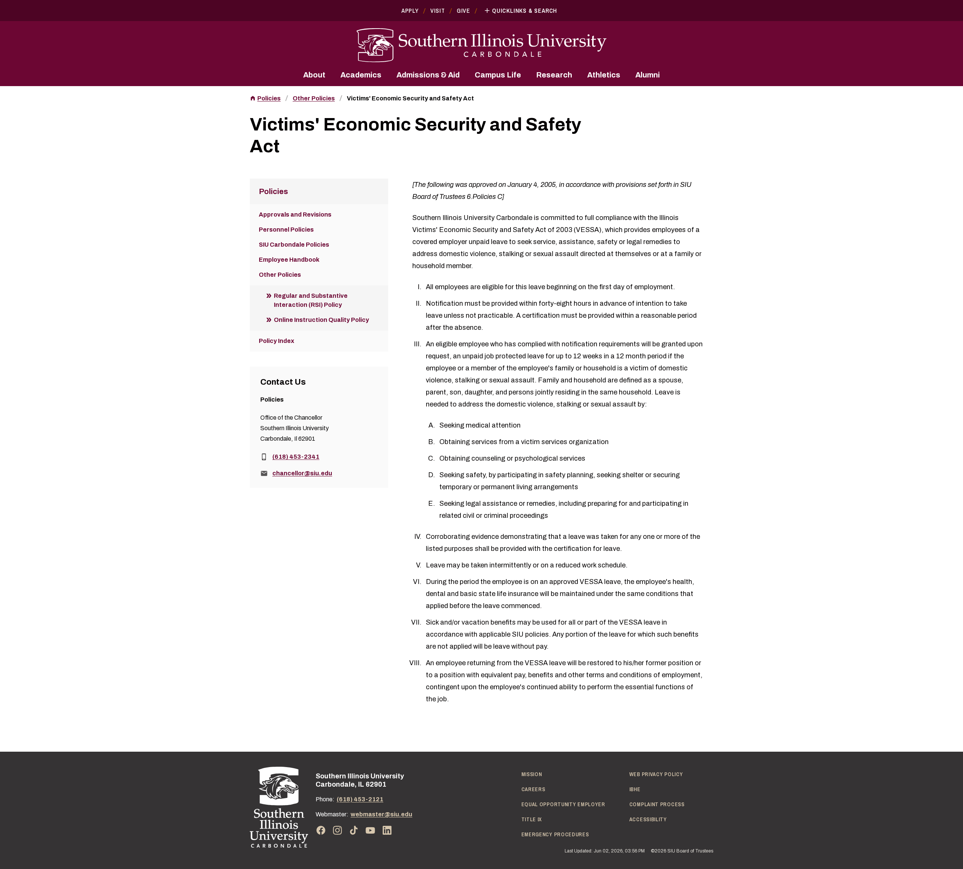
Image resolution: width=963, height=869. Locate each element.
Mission (531, 774)
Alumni (647, 75)
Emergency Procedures (555, 834)
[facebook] (321, 830)
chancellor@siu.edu (302, 473)
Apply (410, 10)
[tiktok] (354, 830)
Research (554, 75)
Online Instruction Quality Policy (321, 320)
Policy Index (276, 341)
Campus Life (498, 75)
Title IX (531, 819)
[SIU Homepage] (481, 45)
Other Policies (314, 98)
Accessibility (648, 819)
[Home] (279, 807)
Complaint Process (657, 804)
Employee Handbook (289, 259)
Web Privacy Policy (656, 774)
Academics (360, 75)
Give (463, 10)
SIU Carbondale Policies (294, 244)
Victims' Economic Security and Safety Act (410, 98)
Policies (269, 98)
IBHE (635, 789)
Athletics (603, 75)
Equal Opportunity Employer (563, 804)
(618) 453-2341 (295, 456)
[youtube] (370, 830)
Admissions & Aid (428, 75)
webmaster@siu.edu (381, 814)
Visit (437, 10)
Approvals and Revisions (295, 214)
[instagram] (337, 830)
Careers (533, 789)
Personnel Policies (286, 229)
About (314, 75)
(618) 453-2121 (360, 799)
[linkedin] (387, 830)
